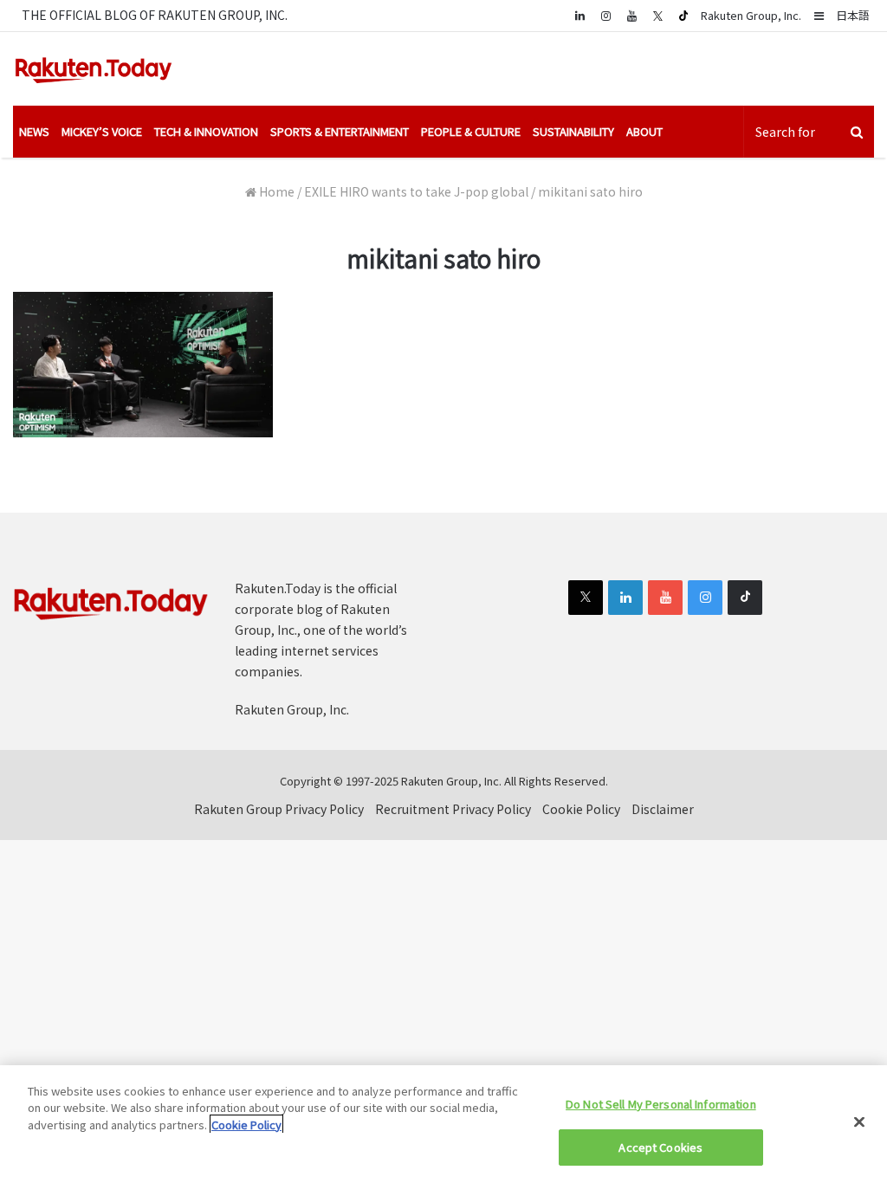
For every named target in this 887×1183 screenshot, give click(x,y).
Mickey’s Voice (102, 131)
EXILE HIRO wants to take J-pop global (416, 191)
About (644, 131)
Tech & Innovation (206, 131)
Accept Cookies (660, 1147)
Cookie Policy (581, 809)
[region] (443, 1124)
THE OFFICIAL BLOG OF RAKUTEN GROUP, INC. (155, 14)
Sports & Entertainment (339, 131)
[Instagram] (605, 15)
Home (275, 191)
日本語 (853, 15)
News (34, 131)
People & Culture (471, 131)
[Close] (859, 1121)
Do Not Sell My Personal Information (661, 1104)
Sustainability (573, 131)
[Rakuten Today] (93, 69)
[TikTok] (683, 15)
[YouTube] (631, 15)
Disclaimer (662, 809)
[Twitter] (657, 15)
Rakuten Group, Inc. (751, 15)
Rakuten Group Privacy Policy (279, 809)
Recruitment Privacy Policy (453, 809)
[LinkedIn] (625, 597)
